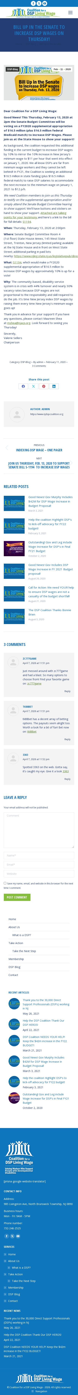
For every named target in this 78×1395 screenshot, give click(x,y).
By (38, 362)
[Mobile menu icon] (70, 12)
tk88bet (28, 706)
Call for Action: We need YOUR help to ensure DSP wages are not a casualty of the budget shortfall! (51, 591)
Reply (67, 691)
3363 (25, 755)
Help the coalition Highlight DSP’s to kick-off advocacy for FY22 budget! (50, 524)
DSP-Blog (12, 69)
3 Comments (39, 366)
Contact (13, 975)
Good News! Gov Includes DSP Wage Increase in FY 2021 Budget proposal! (50, 569)
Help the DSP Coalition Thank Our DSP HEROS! (43, 1023)
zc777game (30, 658)
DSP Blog (14, 967)
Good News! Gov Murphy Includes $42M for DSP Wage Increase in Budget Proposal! (50, 501)
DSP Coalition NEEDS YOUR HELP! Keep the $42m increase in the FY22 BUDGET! (45, 1041)
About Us (14, 927)
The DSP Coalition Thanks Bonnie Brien (49, 612)
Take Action (16, 943)
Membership (16, 959)
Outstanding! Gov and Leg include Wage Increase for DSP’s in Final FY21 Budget (50, 546)
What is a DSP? (21, 935)
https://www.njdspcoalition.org (46, 414)
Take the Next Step (24, 951)
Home (12, 919)
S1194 (27, 221)
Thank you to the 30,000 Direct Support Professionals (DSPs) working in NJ (46, 1004)
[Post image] (14, 503)
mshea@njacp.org (18, 323)
